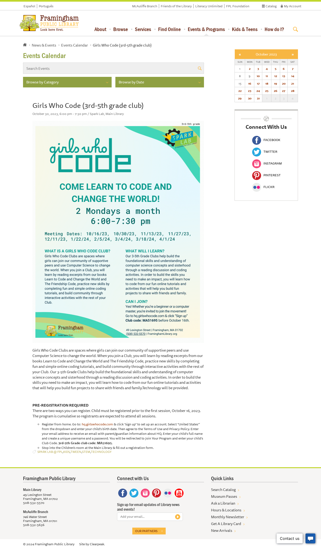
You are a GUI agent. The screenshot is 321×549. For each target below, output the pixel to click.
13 (283, 76)
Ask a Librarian (223, 503)
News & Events (44, 45)
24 (258, 90)
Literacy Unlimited (209, 6)
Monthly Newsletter (227, 517)
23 (249, 90)
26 (275, 90)
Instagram (272, 163)
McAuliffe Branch (144, 6)
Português (46, 6)
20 (284, 83)
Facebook (271, 139)
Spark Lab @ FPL (50, 452)
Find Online (169, 29)
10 (258, 76)
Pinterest (272, 175)
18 (266, 83)
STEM (86, 452)
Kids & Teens (245, 29)
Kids (66, 452)
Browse (120, 29)
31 (258, 98)
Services (143, 29)
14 (292, 76)
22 (240, 90)
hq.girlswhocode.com (97, 424)
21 (292, 83)
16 (249, 83)
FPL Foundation (237, 6)
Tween (75, 452)
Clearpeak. (97, 544)
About (100, 29)
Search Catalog (223, 489)
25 (266, 90)
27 (283, 90)
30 (249, 98)
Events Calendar (74, 45)
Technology (101, 452)
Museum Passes (224, 496)
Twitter (270, 151)
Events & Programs (206, 29)
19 (275, 83)
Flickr (268, 186)
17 (258, 83)
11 (267, 76)
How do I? (274, 29)
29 (240, 98)
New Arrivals (221, 530)
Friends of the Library (176, 6)
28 (292, 90)
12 (275, 76)
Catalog (271, 6)
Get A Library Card (226, 524)
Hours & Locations (226, 510)
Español (29, 6)
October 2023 (266, 54)
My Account (292, 6)
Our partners (146, 531)
